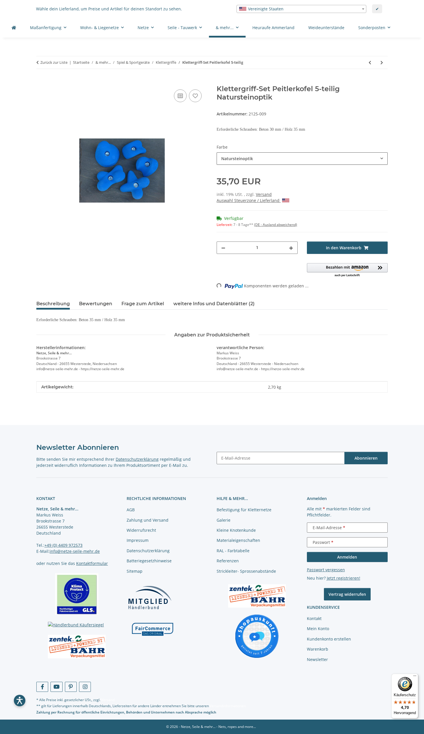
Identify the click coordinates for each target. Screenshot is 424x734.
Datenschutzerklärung (137, 459)
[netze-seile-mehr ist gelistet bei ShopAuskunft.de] (257, 635)
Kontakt (314, 618)
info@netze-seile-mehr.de (75, 551)
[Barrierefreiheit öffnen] (19, 700)
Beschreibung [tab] (53, 303)
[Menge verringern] (223, 248)
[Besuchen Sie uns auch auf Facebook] (42, 687)
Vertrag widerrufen (347, 594)
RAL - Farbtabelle (233, 550)
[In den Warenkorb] (41, 81)
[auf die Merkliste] (195, 95)
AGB (131, 509)
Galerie (223, 520)
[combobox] (301, 9)
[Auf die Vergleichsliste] (180, 95)
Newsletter (317, 659)
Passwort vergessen (326, 569)
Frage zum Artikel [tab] (142, 303)
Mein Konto (318, 628)
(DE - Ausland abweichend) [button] (275, 224)
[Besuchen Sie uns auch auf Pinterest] (71, 687)
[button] (347, 270)
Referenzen (228, 560)
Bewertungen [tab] (95, 303)
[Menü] (414, 677)
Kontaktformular (92, 563)
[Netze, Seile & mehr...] (14, 28)
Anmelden (347, 557)
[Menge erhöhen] (291, 248)
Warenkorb (317, 649)
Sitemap (134, 571)
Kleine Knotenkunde (236, 530)
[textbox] (301, 9)
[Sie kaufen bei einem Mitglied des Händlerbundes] (150, 597)
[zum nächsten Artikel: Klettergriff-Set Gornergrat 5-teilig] (382, 62)
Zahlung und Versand (147, 520)
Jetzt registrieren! (343, 578)
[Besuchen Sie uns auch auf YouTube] (56, 687)
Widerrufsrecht (141, 530)
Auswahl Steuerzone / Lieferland (249, 200)
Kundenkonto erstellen (329, 639)
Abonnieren (366, 458)
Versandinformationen (228, 705)
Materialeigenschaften (238, 540)
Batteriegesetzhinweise (149, 560)
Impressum (138, 540)
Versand (264, 194)
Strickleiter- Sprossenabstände (246, 571)
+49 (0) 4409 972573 (63, 545)
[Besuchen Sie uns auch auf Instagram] (85, 687)
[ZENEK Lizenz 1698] (76, 646)
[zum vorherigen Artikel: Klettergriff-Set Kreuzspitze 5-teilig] (370, 62)
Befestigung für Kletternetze (244, 509)
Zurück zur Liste (53, 62)
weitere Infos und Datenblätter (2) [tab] (214, 303)
